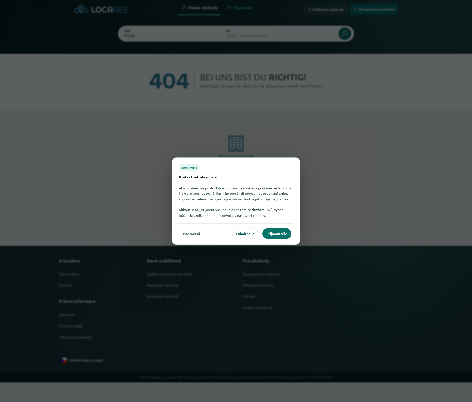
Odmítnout (245, 233)
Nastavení (191, 233)
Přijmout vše (276, 233)
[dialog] (236, 201)
